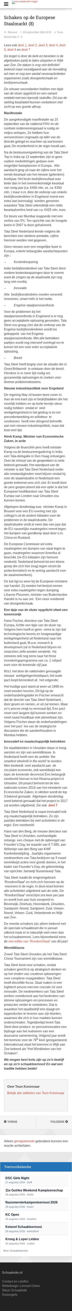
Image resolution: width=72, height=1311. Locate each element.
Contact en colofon (15, 1281)
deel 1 (22, 45)
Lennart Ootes (30, 1286)
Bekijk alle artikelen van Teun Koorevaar (35, 1093)
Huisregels (9, 1294)
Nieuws (13, 32)
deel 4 (53, 45)
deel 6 (11, 49)
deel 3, (43, 45)
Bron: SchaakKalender (15, 1250)
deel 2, (33, 45)
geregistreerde (24, 1141)
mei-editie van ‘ (29, 941)
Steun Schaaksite (14, 1290)
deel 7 (25, 49)
